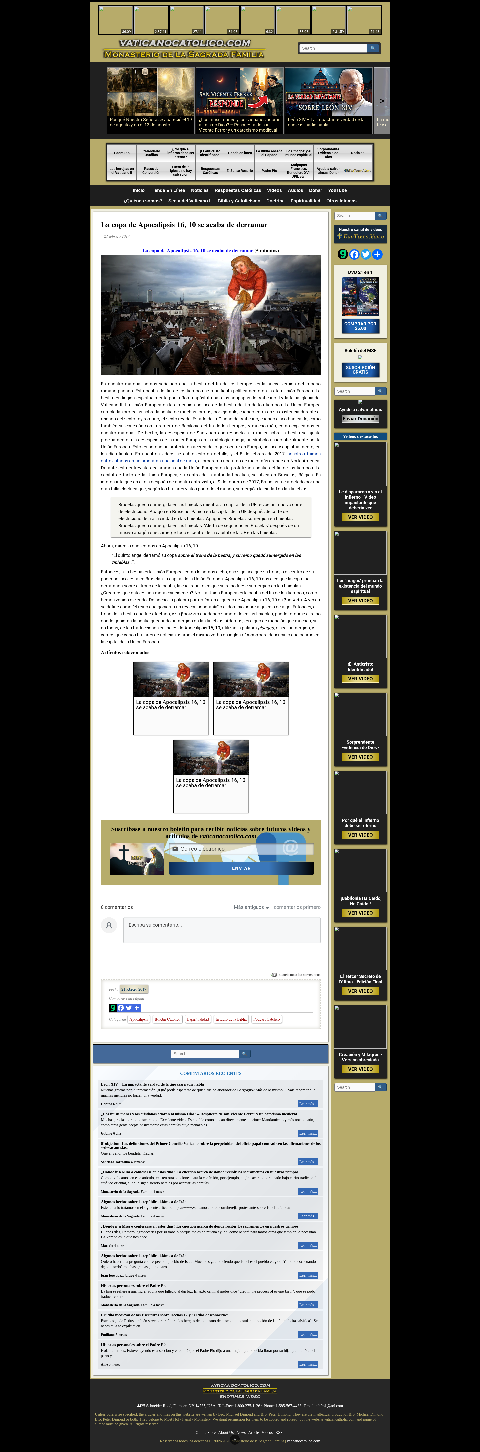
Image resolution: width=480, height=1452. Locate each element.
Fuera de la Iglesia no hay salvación (181, 171)
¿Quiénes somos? (143, 200)
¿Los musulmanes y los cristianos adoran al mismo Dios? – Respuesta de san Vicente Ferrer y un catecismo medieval (199, 1114)
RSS (279, 1432)
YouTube (337, 190)
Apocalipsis (139, 1019)
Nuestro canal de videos (360, 230)
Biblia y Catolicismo (239, 200)
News (241, 1432)
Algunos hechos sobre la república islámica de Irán (144, 1202)
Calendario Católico (151, 153)
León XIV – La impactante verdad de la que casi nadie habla (152, 1084)
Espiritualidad (305, 200)
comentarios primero (297, 907)
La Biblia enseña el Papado (269, 153)
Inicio (139, 190)
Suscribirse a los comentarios (300, 975)
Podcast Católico (267, 1019)
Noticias (357, 153)
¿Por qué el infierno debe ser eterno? (181, 153)
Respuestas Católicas (210, 170)
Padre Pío (269, 171)
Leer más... (308, 1104)
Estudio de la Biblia (231, 1019)
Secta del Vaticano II (190, 200)
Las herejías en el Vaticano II (122, 170)
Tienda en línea (240, 153)
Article (253, 1432)
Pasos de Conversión (151, 170)
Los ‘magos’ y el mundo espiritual (299, 153)
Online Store (206, 1432)
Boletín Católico (167, 1019)
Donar (315, 190)
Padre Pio (122, 153)
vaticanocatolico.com (303, 1441)
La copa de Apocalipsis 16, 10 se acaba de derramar (184, 224)
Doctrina (275, 200)
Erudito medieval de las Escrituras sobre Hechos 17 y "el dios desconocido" (164, 1315)
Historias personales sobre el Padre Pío (133, 1285)
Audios (295, 190)
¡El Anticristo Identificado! (210, 153)
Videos (274, 190)
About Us (226, 1432)
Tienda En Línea (168, 190)
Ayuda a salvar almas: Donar (328, 170)
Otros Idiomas (341, 200)
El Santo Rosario (240, 171)
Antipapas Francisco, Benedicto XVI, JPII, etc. (298, 170)
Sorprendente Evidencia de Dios (329, 153)
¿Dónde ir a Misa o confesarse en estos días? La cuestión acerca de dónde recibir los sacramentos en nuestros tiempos (199, 1172)
